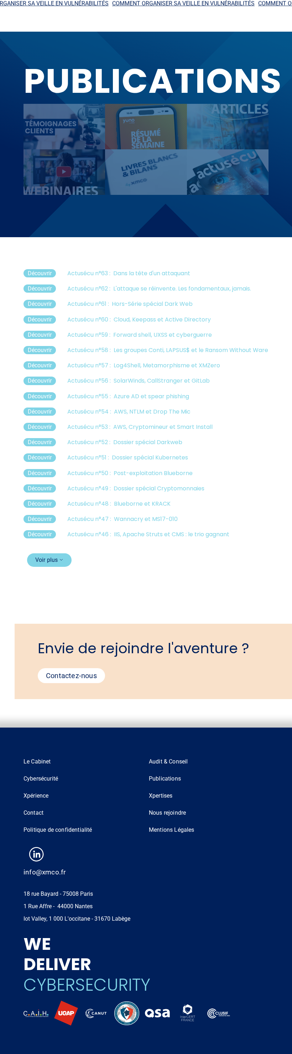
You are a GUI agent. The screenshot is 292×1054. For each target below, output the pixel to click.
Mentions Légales (171, 829)
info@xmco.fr (45, 872)
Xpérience (36, 795)
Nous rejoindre (167, 812)
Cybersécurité (41, 778)
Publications (165, 778)
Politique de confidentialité (58, 829)
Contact (33, 812)
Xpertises (160, 795)
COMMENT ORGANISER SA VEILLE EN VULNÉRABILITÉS (171, 3)
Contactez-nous (71, 675)
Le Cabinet (37, 761)
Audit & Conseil (168, 761)
